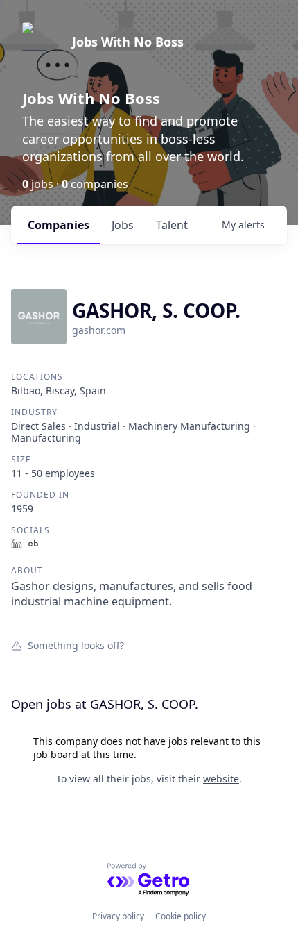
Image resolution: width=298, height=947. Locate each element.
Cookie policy (180, 916)
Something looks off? (76, 645)
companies (58, 225)
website (221, 778)
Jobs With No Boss (128, 41)
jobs (123, 225)
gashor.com (98, 330)
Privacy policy (118, 916)
